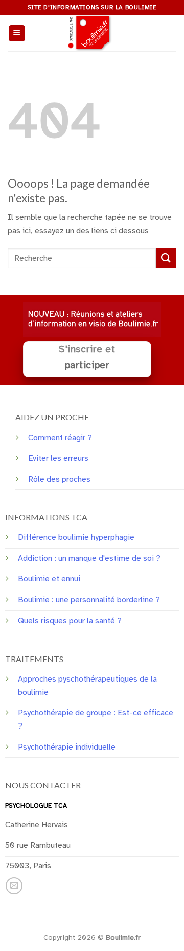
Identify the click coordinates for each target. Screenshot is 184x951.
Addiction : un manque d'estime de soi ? (89, 558)
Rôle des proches (59, 479)
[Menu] (17, 33)
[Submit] (166, 258)
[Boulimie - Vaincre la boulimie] (92, 33)
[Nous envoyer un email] (14, 885)
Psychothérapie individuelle (67, 747)
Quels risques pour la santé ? (70, 621)
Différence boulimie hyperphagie (76, 537)
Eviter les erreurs (58, 458)
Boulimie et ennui (49, 579)
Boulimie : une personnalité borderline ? (89, 600)
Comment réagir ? (60, 438)
